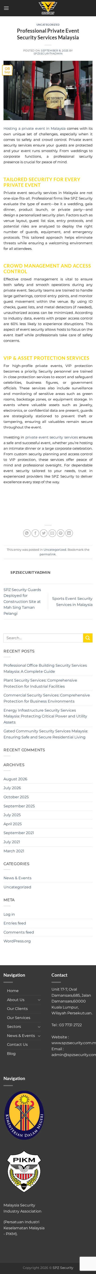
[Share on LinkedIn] (69, 533)
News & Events (17, 878)
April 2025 (12, 824)
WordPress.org (17, 941)
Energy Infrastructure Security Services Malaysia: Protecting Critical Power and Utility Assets (45, 716)
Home (13, 991)
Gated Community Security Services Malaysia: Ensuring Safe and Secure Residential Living (45, 734)
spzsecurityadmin (48, 53)
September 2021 (18, 833)
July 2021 (11, 842)
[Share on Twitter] (44, 533)
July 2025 (12, 815)
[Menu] (6, 8)
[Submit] (88, 637)
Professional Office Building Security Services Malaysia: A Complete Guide (45, 668)
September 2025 (19, 806)
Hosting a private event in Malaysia (34, 128)
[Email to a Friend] (52, 533)
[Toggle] (39, 999)
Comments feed (18, 932)
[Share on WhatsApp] (27, 533)
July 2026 (12, 788)
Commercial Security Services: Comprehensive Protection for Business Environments (46, 698)
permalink (48, 554)
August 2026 (15, 779)
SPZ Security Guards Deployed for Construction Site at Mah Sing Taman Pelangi (22, 602)
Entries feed (14, 923)
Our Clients (17, 1008)
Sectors (14, 1026)
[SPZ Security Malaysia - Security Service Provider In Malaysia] (48, 8)
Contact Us (17, 1044)
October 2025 (16, 797)
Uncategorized (48, 24)
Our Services (18, 1018)
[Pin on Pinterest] (61, 533)
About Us (15, 1000)
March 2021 (13, 851)
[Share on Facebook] (35, 533)
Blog (11, 1053)
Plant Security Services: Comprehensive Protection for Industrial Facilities (40, 683)
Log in (9, 914)
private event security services (51, 437)
